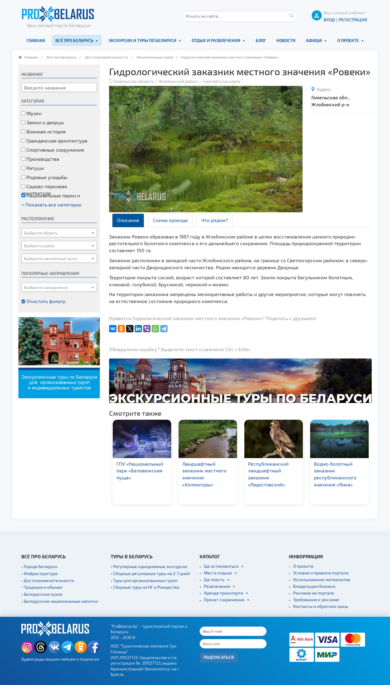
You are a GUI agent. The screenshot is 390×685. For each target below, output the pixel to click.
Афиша (314, 40)
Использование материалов (321, 579)
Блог (261, 40)
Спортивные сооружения (54, 150)
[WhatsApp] (155, 328)
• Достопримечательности (47, 580)
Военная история (45, 131)
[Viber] (147, 328)
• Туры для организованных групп (144, 580)
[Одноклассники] (121, 328)
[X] (129, 328)
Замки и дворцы (44, 122)
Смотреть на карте (222, 81)
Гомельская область (133, 81)
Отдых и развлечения (216, 40)
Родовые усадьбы (46, 177)
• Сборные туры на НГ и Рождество (145, 587)
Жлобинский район (177, 81)
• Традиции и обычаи (41, 587)
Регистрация (353, 19)
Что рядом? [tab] (214, 220)
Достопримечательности (106, 57)
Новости (286, 40)
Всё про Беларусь (74, 40)
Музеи (33, 113)
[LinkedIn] (138, 328)
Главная (36, 40)
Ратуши (34, 168)
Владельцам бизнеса (314, 586)
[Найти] (291, 15)
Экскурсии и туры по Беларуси (142, 40)
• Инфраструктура (39, 573)
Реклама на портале (313, 592)
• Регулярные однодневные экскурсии (149, 566)
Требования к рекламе (316, 599)
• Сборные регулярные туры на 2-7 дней (150, 573)
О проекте (348, 40)
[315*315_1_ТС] (59, 357)
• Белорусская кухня (41, 594)
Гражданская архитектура (56, 140)
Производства (42, 159)
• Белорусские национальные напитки (59, 601)
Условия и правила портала (321, 572)
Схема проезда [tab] (170, 220)
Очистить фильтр (45, 301)
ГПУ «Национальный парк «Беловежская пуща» (139, 471)
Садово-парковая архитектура (44, 189)
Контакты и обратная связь (320, 606)
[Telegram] (164, 328)
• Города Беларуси (39, 566)
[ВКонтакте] (112, 328)
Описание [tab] (128, 220)
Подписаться (219, 657)
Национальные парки (155, 57)
